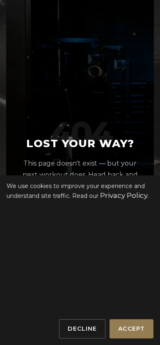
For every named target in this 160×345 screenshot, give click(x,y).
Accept (131, 328)
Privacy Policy (124, 195)
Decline (82, 328)
